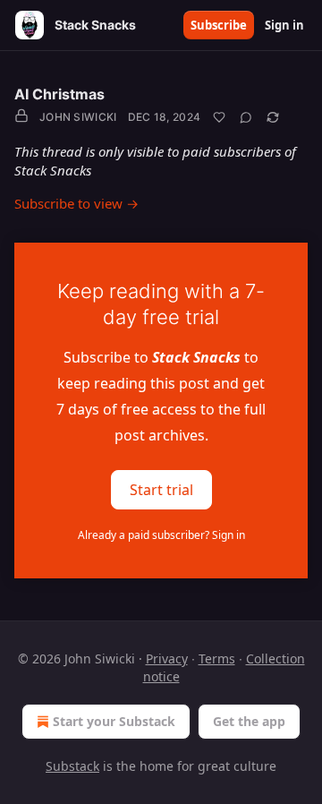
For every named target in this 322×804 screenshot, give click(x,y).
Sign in (284, 25)
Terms (217, 658)
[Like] (219, 117)
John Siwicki (78, 117)
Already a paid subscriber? (161, 535)
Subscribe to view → (76, 203)
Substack (72, 765)
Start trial (161, 490)
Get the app (249, 721)
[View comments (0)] (246, 117)
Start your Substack (114, 721)
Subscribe (219, 25)
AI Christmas (59, 94)
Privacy (167, 658)
